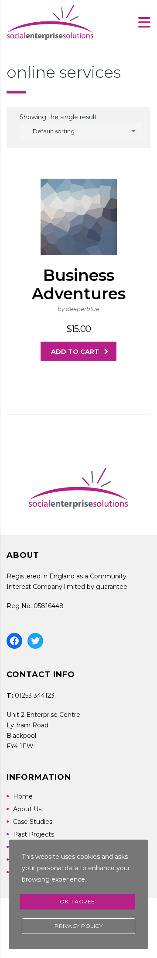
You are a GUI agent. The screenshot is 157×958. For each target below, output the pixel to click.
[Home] (50, 22)
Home (23, 796)
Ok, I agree (77, 901)
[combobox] (81, 131)
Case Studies (32, 821)
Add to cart (75, 352)
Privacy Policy (78, 926)
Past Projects (33, 834)
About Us (27, 809)
